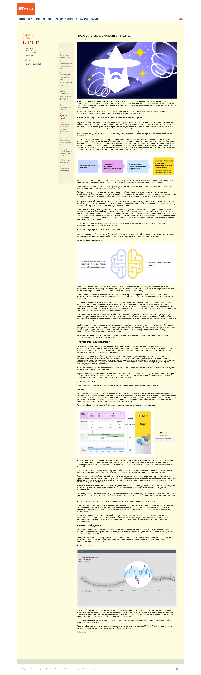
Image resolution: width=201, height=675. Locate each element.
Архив (41, 669)
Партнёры (58, 669)
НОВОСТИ (28, 35)
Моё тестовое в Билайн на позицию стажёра (65, 107)
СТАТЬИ (27, 38)
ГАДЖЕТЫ (84, 19)
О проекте (25, 669)
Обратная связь (98, 669)
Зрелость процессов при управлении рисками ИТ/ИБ (66, 55)
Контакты (86, 669)
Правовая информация (72, 669)
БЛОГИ (31, 43)
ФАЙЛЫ (27, 61)
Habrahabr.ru (83, 632)
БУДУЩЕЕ (94, 19)
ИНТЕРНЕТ (58, 19)
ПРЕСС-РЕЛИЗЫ (32, 64)
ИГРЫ (37, 19)
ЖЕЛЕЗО (21, 19)
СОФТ (30, 19)
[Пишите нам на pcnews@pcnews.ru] (177, 669)
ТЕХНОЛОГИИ (71, 19)
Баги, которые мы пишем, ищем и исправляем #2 (65, 170)
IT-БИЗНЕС (47, 19)
